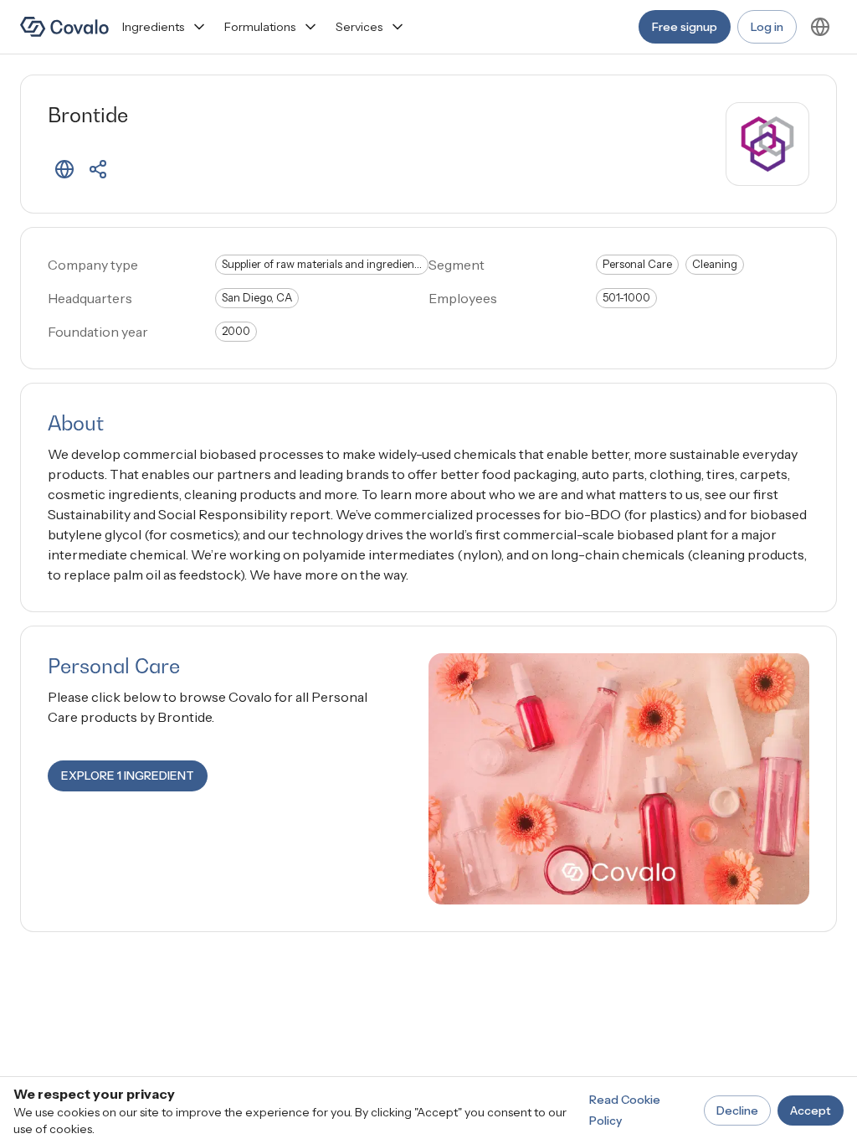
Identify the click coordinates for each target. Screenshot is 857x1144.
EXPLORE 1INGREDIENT (127, 775)
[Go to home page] (64, 27)
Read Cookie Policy (624, 1110)
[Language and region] (820, 27)
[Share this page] (98, 169)
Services (359, 26)
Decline (737, 1110)
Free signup (684, 26)
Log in (767, 26)
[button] (64, 169)
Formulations (259, 26)
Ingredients (153, 26)
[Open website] (64, 169)
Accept (810, 1110)
